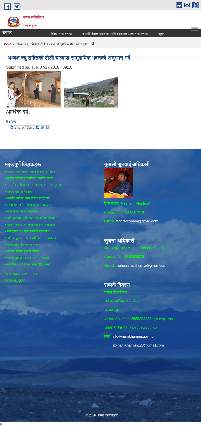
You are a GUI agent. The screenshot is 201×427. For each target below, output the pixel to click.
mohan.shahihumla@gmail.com (141, 265)
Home (7, 44)
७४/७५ (11, 121)
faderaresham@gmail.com (137, 221)
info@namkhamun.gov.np (133, 336)
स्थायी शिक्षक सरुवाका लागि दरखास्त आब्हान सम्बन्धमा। (106, 34)
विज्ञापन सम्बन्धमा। (53, 34)
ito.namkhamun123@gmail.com (138, 345)
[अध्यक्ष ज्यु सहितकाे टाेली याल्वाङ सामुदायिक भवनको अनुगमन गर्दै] (34, 89)
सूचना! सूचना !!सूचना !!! (164, 34)
